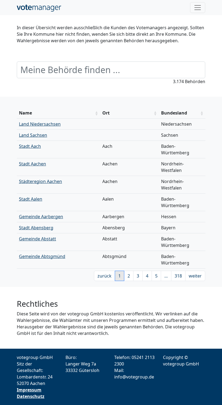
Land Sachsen (33, 135)
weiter (195, 276)
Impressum (29, 390)
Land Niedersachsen (40, 124)
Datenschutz (30, 396)
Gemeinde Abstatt (37, 239)
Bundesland (174, 113)
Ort (106, 113)
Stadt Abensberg (36, 228)
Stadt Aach (30, 146)
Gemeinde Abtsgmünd (42, 256)
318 (178, 276)
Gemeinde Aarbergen (41, 217)
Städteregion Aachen (40, 181)
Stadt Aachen (32, 164)
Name (25, 113)
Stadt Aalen (30, 199)
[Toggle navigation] (197, 7)
